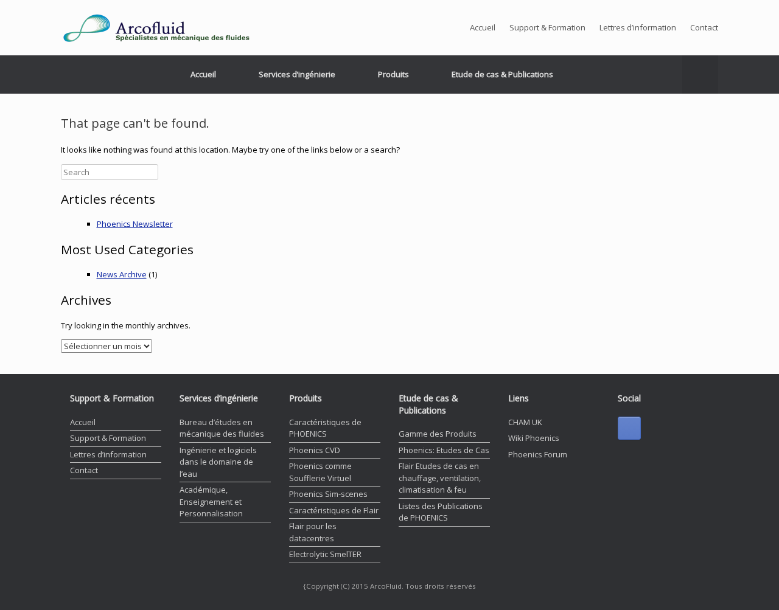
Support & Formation (547, 27)
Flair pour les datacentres (313, 532)
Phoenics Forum (537, 454)
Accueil (482, 27)
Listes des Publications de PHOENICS (441, 512)
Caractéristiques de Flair (334, 510)
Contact (704, 27)
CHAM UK (525, 422)
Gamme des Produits (438, 433)
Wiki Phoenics (533, 437)
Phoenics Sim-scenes (328, 493)
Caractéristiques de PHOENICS (325, 428)
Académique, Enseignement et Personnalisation (211, 501)
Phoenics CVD (314, 450)
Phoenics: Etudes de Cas (444, 450)
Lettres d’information (637, 27)
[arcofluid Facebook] (629, 428)
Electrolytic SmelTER (325, 554)
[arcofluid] (177, 27)
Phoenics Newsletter (135, 223)
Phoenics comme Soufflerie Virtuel (320, 471)
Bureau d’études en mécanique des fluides (222, 428)
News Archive (122, 274)
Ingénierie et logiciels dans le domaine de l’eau (218, 462)
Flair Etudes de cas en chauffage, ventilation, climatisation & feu (440, 477)
